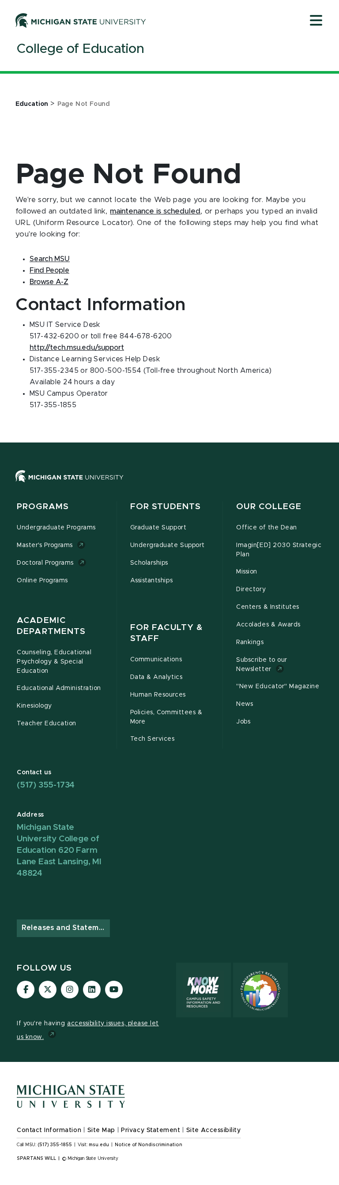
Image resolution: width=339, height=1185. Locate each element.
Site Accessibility (213, 1130)
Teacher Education (46, 723)
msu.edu (99, 1145)
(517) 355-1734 (46, 785)
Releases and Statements (66, 927)
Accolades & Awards (268, 625)
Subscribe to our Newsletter (261, 664)
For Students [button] (165, 506)
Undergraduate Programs (56, 528)
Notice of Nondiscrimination (148, 1145)
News (244, 704)
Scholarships (149, 563)
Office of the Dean (266, 528)
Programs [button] (43, 506)
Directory (251, 589)
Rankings (250, 642)
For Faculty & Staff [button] (166, 633)
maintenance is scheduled (155, 211)
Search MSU (50, 258)
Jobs (243, 722)
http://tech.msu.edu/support (77, 347)
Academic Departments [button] (51, 626)
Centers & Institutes (267, 607)
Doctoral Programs (45, 563)
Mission (246, 572)
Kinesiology (34, 706)
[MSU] (169, 485)
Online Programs (42, 581)
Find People (49, 270)
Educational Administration (59, 688)
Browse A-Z (49, 281)
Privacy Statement (150, 1130)
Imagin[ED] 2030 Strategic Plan (278, 550)
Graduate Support (158, 528)
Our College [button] (268, 506)
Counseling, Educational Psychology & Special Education (54, 661)
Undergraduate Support (167, 545)
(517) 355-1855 (55, 1145)
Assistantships (151, 581)
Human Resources (158, 695)
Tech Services (152, 739)
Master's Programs (45, 545)
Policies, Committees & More (166, 717)
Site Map (101, 1130)
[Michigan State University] (80, 20)
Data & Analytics (156, 677)
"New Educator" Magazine (277, 686)
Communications (156, 659)
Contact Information (49, 1130)
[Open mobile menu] (316, 21)
